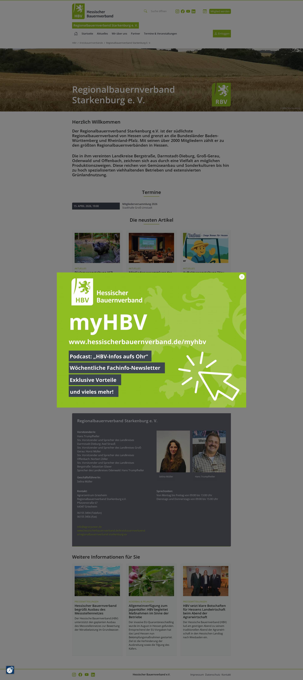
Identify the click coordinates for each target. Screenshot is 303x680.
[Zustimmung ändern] (10, 670)
